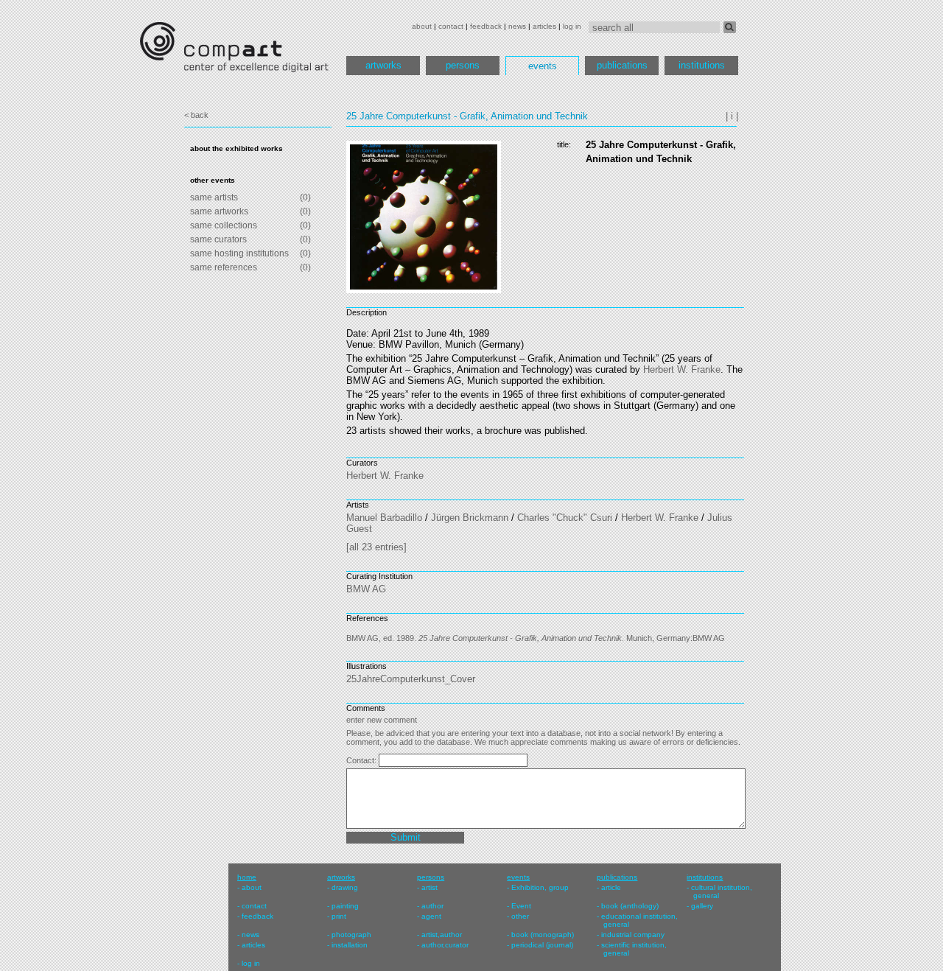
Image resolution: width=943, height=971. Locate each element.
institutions (702, 65)
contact (450, 26)
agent (431, 916)
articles (544, 26)
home (246, 877)
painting (345, 906)
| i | (732, 116)
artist (429, 887)
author (432, 906)
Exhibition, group (540, 887)
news (517, 26)
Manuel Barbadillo (384, 517)
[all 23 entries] (376, 547)
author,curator (445, 945)
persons (463, 65)
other (520, 916)
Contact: (362, 760)
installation (350, 945)
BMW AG (366, 589)
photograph (351, 934)
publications (622, 65)
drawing (345, 887)
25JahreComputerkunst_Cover (410, 678)
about (422, 26)
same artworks (219, 211)
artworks (383, 65)
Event (521, 906)
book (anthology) (630, 906)
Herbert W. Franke (682, 369)
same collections (223, 225)
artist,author (441, 934)
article (611, 887)
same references (223, 267)
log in (572, 26)
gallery (702, 906)
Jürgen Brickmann (469, 517)
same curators (218, 239)
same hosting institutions (239, 253)
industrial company (633, 934)
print (339, 916)
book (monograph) (542, 934)
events (542, 65)
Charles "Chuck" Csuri (564, 517)
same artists (214, 197)
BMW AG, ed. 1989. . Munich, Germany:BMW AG (535, 638)
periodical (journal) (542, 945)
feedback (486, 26)
